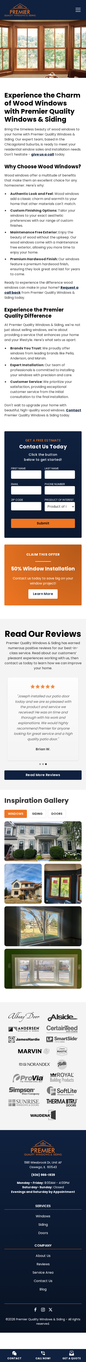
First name (18, 468)
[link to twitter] (50, 1309)
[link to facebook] (35, 1309)
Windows (43, 1216)
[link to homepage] (20, 10)
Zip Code (17, 500)
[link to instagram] (43, 1309)
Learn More (43, 593)
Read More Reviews (43, 774)
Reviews (43, 1264)
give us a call (42, 154)
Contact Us (43, 1280)
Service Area (43, 1272)
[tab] (15, 814)
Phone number (55, 484)
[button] (76, 10)
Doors (43, 1233)
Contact (73, 410)
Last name (52, 468)
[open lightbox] (43, 841)
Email (14, 484)
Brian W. (43, 749)
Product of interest (59, 500)
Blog (43, 1289)
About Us (43, 1255)
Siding (43, 1224)
